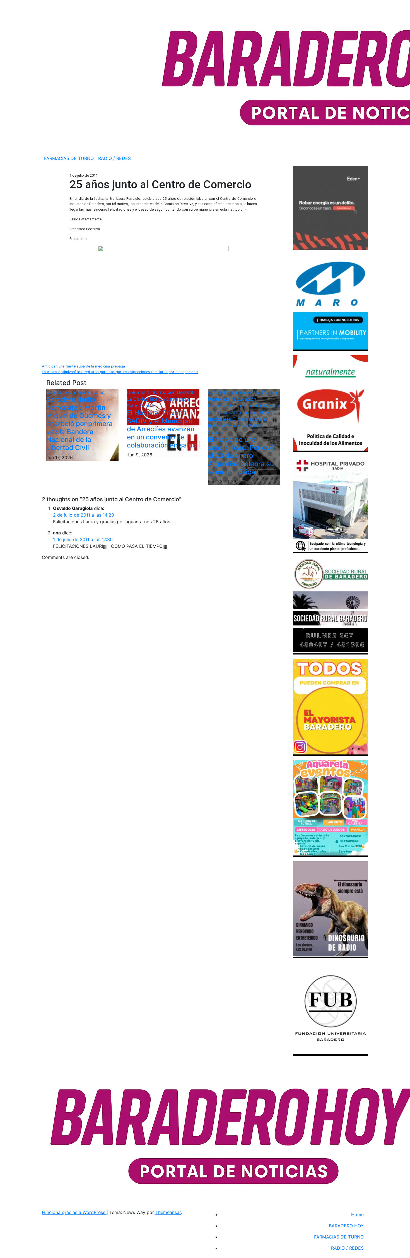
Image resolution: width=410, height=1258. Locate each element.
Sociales (95, 392)
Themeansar (168, 1212)
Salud (133, 405)
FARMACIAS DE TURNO (69, 158)
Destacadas (221, 399)
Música (266, 412)
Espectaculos (222, 405)
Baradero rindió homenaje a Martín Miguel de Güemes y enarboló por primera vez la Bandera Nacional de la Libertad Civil (79, 423)
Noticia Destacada (66, 392)
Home (357, 1214)
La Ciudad (138, 399)
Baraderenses (247, 392)
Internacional (222, 412)
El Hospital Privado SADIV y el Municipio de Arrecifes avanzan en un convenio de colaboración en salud (162, 429)
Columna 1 (138, 392)
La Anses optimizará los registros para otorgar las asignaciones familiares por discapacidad (120, 372)
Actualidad (220, 392)
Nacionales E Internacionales (238, 419)
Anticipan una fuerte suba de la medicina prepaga (83, 366)
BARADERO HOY (346, 1225)
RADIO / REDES (114, 158)
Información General (171, 392)
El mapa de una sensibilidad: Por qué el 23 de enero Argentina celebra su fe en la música (241, 455)
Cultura (269, 392)
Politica (256, 426)
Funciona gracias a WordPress (74, 1212)
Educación (245, 399)
